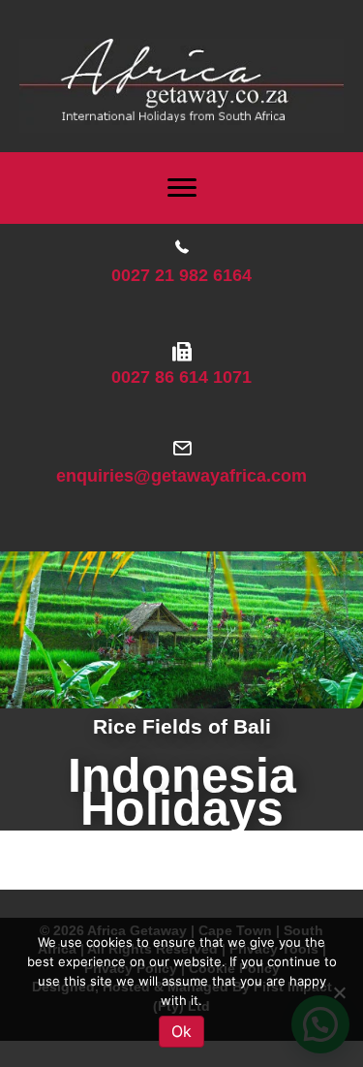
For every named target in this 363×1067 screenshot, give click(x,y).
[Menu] (182, 188)
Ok (181, 1031)
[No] (338, 992)
